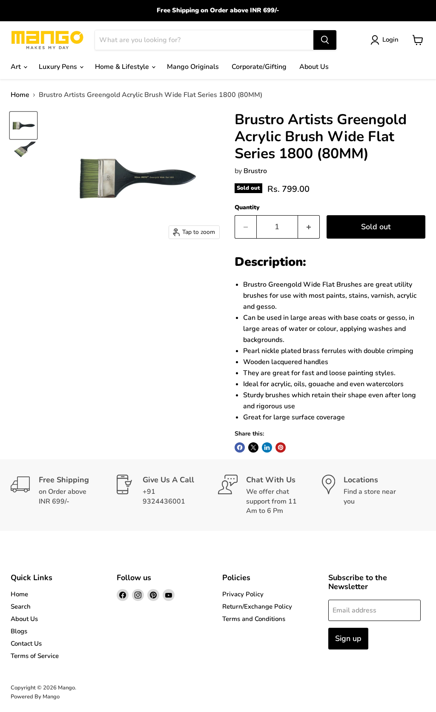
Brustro (255, 171)
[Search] (324, 40)
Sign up (348, 638)
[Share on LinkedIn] (267, 447)
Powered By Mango (35, 697)
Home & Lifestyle (123, 66)
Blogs (19, 631)
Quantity (247, 207)
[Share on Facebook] (240, 447)
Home (20, 95)
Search (21, 606)
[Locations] (374, 495)
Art (17, 66)
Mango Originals (193, 66)
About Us (314, 66)
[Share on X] (253, 447)
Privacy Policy (243, 594)
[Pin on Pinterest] (280, 447)
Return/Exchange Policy (257, 606)
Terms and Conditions (253, 619)
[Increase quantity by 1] (309, 227)
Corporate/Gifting (259, 66)
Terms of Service (35, 656)
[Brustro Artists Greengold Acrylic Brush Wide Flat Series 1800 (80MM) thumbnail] (23, 125)
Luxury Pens (59, 66)
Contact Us (26, 643)
